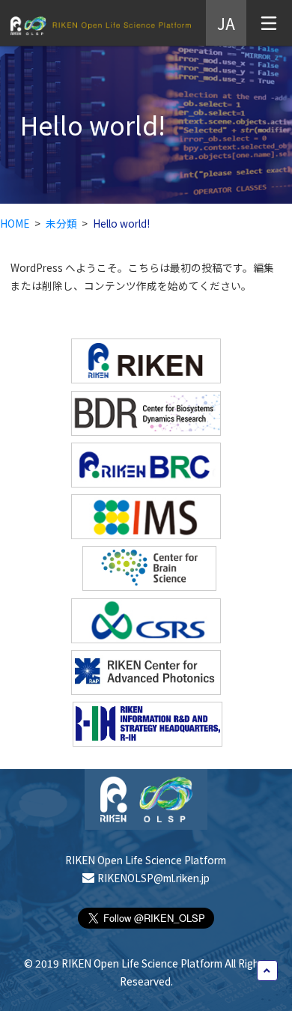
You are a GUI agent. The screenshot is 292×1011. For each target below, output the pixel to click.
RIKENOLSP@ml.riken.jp (153, 877)
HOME (14, 223)
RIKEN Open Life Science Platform (100, 25)
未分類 (61, 223)
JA (226, 22)
